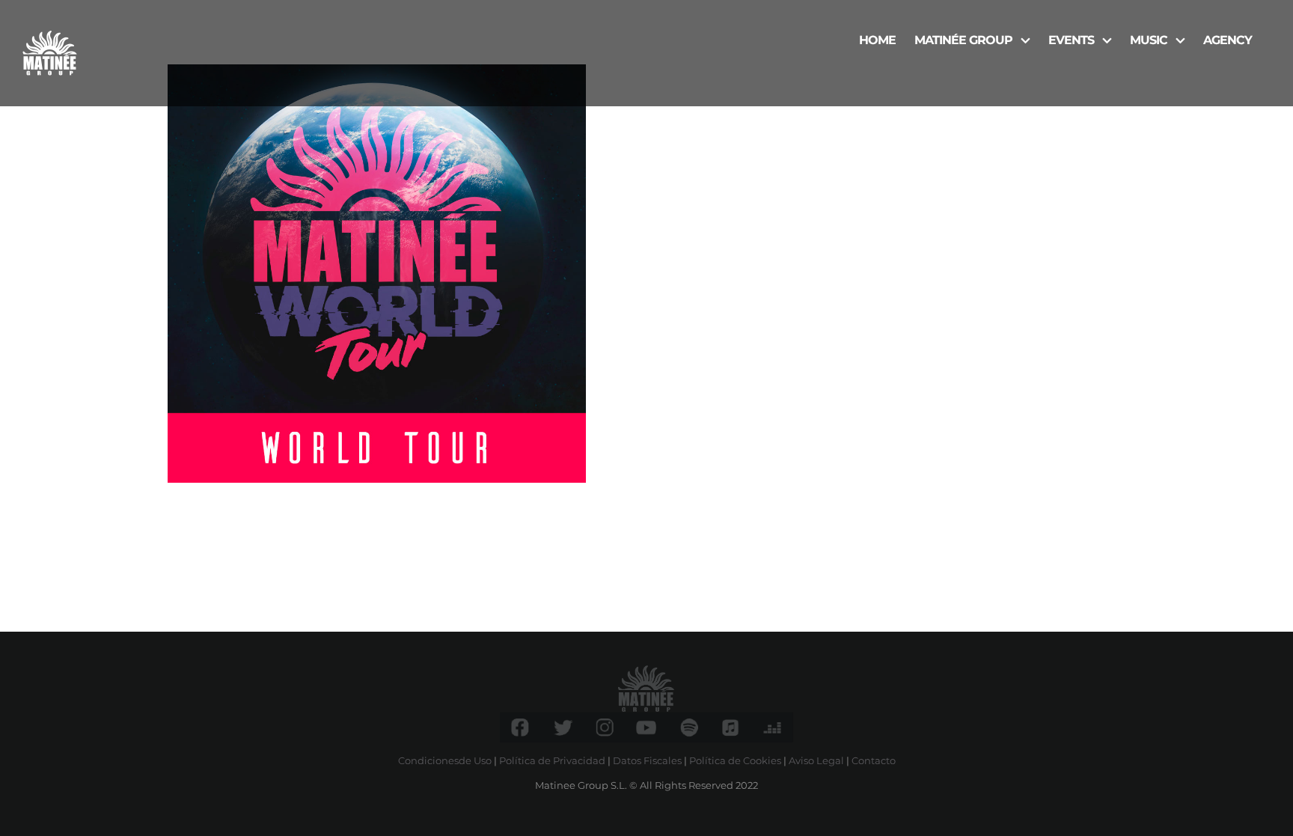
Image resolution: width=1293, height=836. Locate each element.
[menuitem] (877, 38)
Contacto (874, 760)
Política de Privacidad (552, 760)
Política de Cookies (735, 760)
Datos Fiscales (647, 760)
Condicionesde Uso (445, 760)
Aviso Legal (816, 760)
